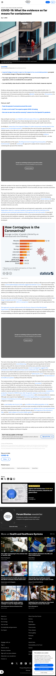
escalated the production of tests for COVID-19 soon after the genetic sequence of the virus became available (27, 393)
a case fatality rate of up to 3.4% (13, 404)
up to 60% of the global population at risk (36, 404)
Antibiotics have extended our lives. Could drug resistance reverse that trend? (41, 603)
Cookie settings (44, 672)
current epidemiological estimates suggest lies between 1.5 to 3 (23, 284)
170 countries (48, 94)
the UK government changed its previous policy (32, 142)
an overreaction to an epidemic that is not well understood (37, 408)
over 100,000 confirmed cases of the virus (27, 119)
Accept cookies (29, 168)
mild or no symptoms (22, 302)
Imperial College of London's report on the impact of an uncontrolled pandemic (25, 72)
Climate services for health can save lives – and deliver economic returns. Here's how (14, 578)
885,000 (32, 94)
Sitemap (28, 670)
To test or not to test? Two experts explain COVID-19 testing (20, 109)
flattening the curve (37, 373)
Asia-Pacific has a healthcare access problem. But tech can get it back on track (41, 578)
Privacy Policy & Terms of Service (28, 668)
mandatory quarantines (27, 395)
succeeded (38, 383)
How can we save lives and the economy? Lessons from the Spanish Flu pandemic (26, 112)
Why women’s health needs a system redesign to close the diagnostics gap (12, 603)
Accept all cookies (44, 665)
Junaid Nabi (4, 66)
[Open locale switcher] (2, 672)
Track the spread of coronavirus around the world (16, 106)
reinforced (20, 143)
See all (52, 534)
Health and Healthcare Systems (12, 7)
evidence (46, 134)
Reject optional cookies (44, 668)
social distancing (46, 199)
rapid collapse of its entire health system (20, 412)
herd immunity (5, 143)
